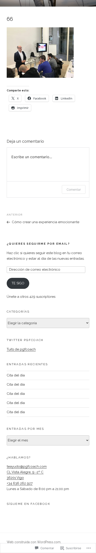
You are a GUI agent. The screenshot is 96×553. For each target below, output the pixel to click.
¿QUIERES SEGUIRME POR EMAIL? (38, 243)
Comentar (74, 189)
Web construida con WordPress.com (34, 542)
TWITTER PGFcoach (25, 340)
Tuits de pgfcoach (21, 349)
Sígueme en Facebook (28, 503)
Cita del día (16, 375)
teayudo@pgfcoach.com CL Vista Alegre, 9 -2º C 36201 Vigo (27, 472)
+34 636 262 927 (20, 483)
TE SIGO (18, 283)
